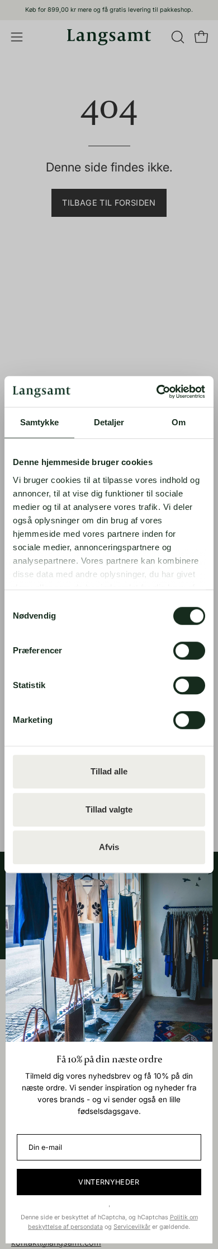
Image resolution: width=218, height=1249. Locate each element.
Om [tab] (179, 422)
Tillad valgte (109, 809)
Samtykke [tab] (39, 422)
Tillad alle (109, 771)
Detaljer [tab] (109, 422)
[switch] (189, 651)
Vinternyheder (108, 1182)
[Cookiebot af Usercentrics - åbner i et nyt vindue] (156, 391)
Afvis (109, 847)
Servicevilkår (131, 1227)
